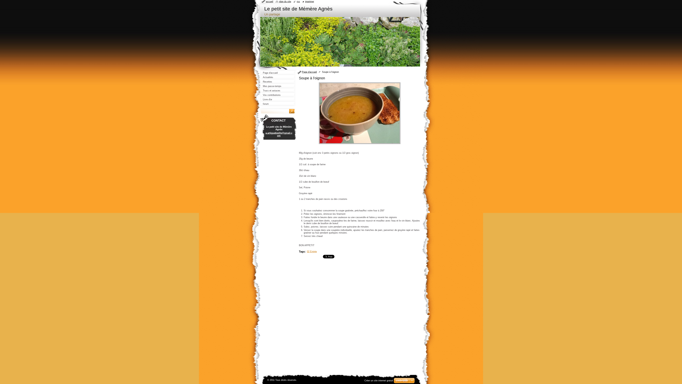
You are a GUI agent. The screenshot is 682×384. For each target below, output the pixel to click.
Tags (302, 251)
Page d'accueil (309, 72)
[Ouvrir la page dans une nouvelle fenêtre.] (359, 144)
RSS (298, 1)
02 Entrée (312, 251)
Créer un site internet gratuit (378, 380)
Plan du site (285, 1)
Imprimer (309, 1)
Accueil (269, 1)
